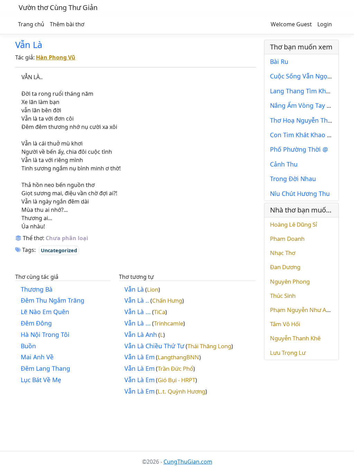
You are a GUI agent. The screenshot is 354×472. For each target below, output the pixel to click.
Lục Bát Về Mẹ (41, 380)
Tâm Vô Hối (285, 324)
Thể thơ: (32, 238)
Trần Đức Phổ (175, 368)
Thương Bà (37, 289)
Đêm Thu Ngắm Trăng (52, 300)
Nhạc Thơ (282, 253)
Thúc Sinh (283, 296)
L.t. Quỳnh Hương (181, 391)
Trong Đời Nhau (293, 178)
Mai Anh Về (37, 357)
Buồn (28, 346)
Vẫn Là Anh (140, 334)
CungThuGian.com (188, 461)
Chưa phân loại (67, 238)
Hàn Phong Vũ (55, 57)
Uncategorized (59, 250)
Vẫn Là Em (139, 357)
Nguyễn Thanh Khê (295, 338)
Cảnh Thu (284, 164)
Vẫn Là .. (136, 300)
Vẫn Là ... (137, 312)
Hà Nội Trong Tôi (45, 334)
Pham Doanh (287, 239)
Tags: (28, 250)
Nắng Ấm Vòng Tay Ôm (303, 105)
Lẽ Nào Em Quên (45, 312)
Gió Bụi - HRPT (176, 380)
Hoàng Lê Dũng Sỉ (293, 224)
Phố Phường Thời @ (299, 149)
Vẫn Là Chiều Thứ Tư (154, 346)
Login (324, 24)
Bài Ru (279, 61)
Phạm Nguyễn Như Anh (301, 310)
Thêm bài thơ (67, 24)
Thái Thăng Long (209, 346)
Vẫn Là (28, 45)
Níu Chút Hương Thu (300, 193)
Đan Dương (285, 267)
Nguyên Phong (290, 281)
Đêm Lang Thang (45, 368)
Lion (152, 289)
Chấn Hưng (167, 300)
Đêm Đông (36, 323)
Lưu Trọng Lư (288, 353)
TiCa (159, 312)
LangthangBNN (178, 357)
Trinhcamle (168, 323)
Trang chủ (31, 24)
